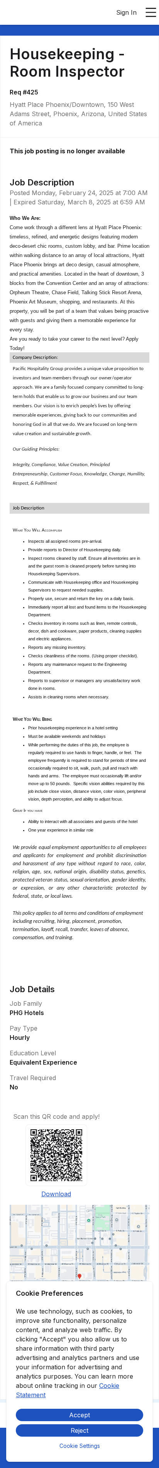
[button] (79, 1279)
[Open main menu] (151, 12)
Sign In (126, 12)
